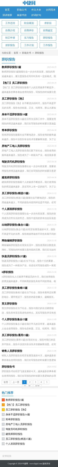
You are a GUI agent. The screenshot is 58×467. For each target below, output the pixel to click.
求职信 (48, 23)
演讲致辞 (7, 15)
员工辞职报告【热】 (16, 409)
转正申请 (10, 37)
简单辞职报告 (13, 419)
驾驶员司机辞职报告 (16, 429)
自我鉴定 (48, 30)
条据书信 (22, 15)
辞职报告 (48, 37)
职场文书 (22, 9)
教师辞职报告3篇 (15, 400)
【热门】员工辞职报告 (18, 404)
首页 (7, 9)
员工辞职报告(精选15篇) (19, 439)
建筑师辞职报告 (14, 434)
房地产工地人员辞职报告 (19, 424)
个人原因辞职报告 (15, 443)
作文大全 (36, 9)
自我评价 (29, 30)
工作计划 (29, 45)
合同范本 (51, 9)
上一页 (16, 382)
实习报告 (29, 37)
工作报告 (48, 45)
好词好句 (36, 15)
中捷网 (25, 463)
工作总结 (10, 23)
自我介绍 (10, 30)
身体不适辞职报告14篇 (18, 414)
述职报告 (10, 45)
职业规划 (29, 23)
